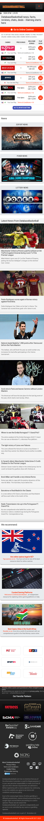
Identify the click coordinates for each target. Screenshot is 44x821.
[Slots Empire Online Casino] (8, 97)
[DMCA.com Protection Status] (10, 773)
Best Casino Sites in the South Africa (22, 629)
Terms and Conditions (11, 767)
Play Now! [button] (40, 48)
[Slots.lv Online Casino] (8, 48)
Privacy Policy (11, 765)
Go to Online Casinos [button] (24, 29)
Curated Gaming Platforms (22, 592)
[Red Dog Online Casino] (8, 88)
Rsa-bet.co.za (7, 631)
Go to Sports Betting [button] (22, 108)
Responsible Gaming (11, 771)
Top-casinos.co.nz (9, 559)
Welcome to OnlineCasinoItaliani (16, 595)
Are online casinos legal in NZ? (22, 557)
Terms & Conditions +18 (34, 63)
